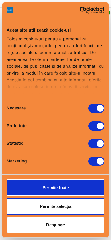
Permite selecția (55, 206)
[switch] (96, 126)
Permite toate (55, 187)
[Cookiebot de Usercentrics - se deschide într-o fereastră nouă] (79, 10)
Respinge (55, 224)
